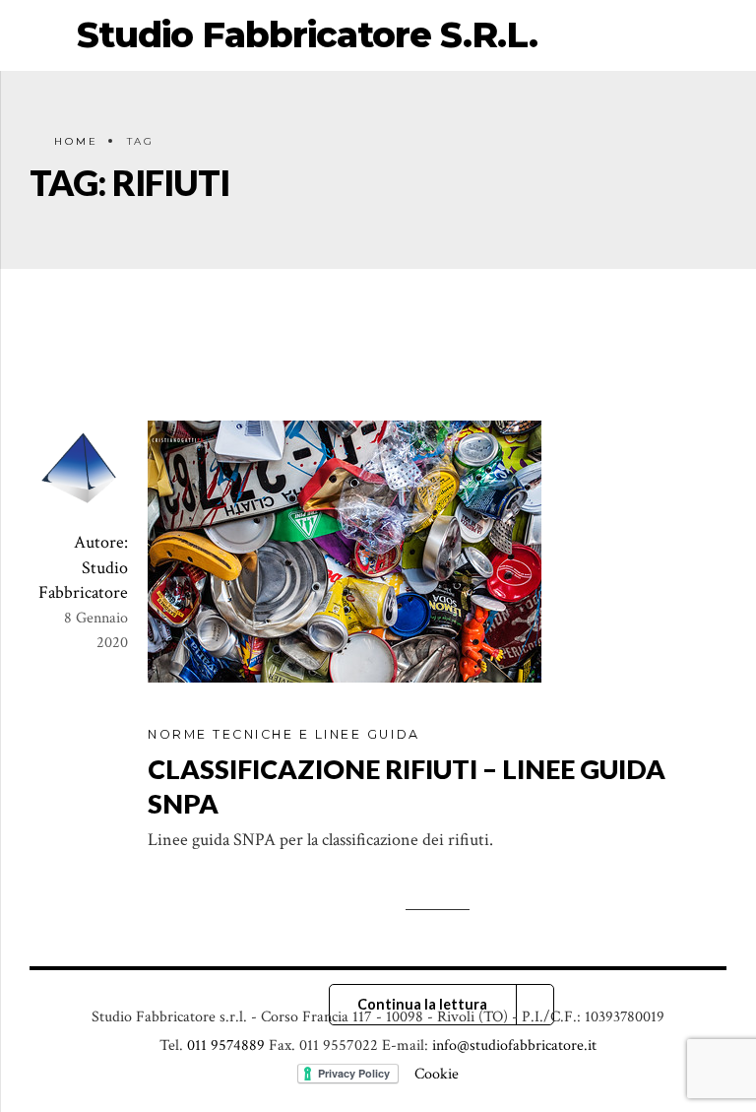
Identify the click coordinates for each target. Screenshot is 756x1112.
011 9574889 (226, 1045)
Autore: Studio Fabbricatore (83, 567)
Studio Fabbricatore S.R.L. (307, 34)
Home (76, 141)
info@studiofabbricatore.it (514, 1045)
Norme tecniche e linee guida (284, 734)
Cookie (436, 1074)
